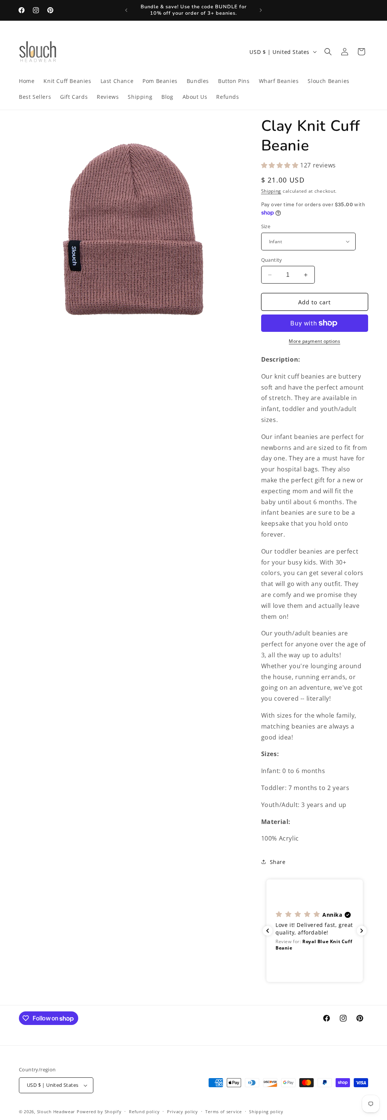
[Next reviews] (362, 931)
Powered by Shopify (99, 1111)
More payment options (314, 341)
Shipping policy (266, 1111)
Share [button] (278, 861)
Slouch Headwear (56, 1111)
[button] (328, 51)
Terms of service (223, 1111)
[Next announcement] (260, 10)
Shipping (271, 191)
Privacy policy (182, 1111)
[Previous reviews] (267, 931)
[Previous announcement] (126, 10)
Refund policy (144, 1111)
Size (266, 226)
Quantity (271, 259)
